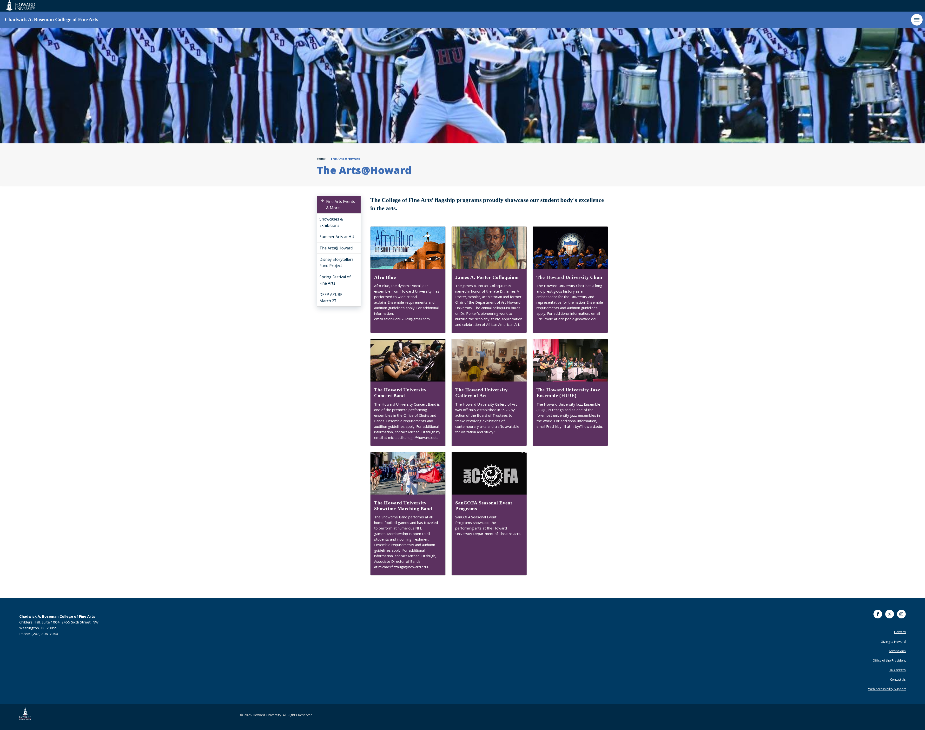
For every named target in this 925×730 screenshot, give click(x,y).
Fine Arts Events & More (340, 204)
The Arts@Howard (336, 248)
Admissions (897, 651)
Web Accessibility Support (887, 689)
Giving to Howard (893, 641)
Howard (900, 632)
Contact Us (898, 679)
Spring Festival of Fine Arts (335, 280)
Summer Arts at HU (336, 236)
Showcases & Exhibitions (331, 222)
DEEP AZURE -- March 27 (332, 297)
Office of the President (889, 660)
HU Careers (897, 670)
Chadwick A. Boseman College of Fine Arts (51, 19)
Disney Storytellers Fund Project (336, 262)
